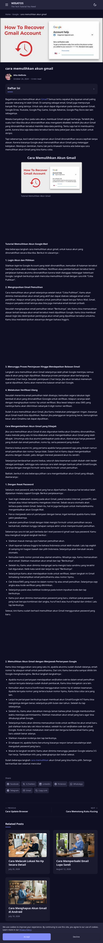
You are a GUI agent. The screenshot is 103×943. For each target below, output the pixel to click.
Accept (27, 936)
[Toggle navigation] (6, 4)
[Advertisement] (51, 219)
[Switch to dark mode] (95, 4)
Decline (76, 936)
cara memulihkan (39, 760)
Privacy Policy (25, 930)
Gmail (44, 99)
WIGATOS (17, 3)
